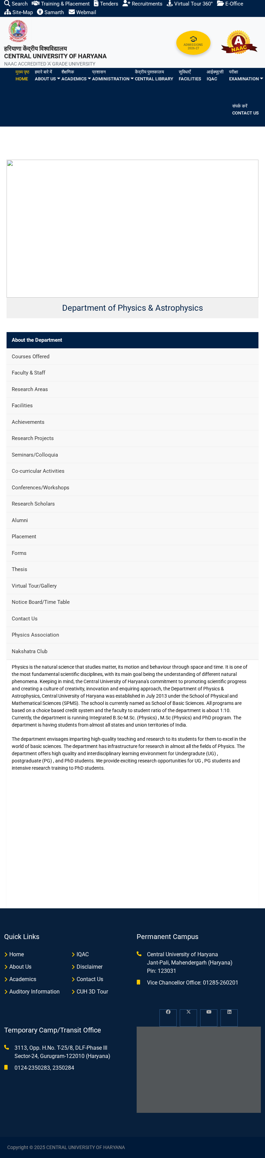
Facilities (22, 405)
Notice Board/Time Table (41, 602)
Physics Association (35, 635)
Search (19, 4)
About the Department (37, 340)
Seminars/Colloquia (35, 455)
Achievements (28, 422)
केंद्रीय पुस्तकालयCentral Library (154, 75)
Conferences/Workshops (40, 488)
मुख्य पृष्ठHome (22, 75)
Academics (22, 979)
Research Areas (30, 389)
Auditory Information (34, 991)
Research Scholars (33, 504)
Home (16, 954)
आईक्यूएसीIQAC (215, 75)
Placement (24, 536)
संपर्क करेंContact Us (245, 109)
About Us (20, 967)
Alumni (20, 520)
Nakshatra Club (29, 651)
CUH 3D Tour (92, 991)
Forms (19, 553)
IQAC (83, 954)
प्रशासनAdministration (110, 75)
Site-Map (22, 12)
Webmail (85, 12)
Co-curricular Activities (38, 471)
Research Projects (33, 438)
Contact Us (25, 619)
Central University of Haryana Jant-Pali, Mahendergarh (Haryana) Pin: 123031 (190, 962)
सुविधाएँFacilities (190, 75)
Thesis (19, 569)
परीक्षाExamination (244, 75)
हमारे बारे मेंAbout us (45, 75)
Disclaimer (89, 967)
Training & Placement (65, 4)
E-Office (233, 4)
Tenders (108, 4)
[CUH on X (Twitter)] (188, 1018)
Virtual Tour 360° (193, 4)
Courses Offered (30, 356)
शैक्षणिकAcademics (74, 75)
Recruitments (146, 4)
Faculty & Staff (28, 373)
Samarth (53, 12)
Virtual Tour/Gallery (34, 586)
